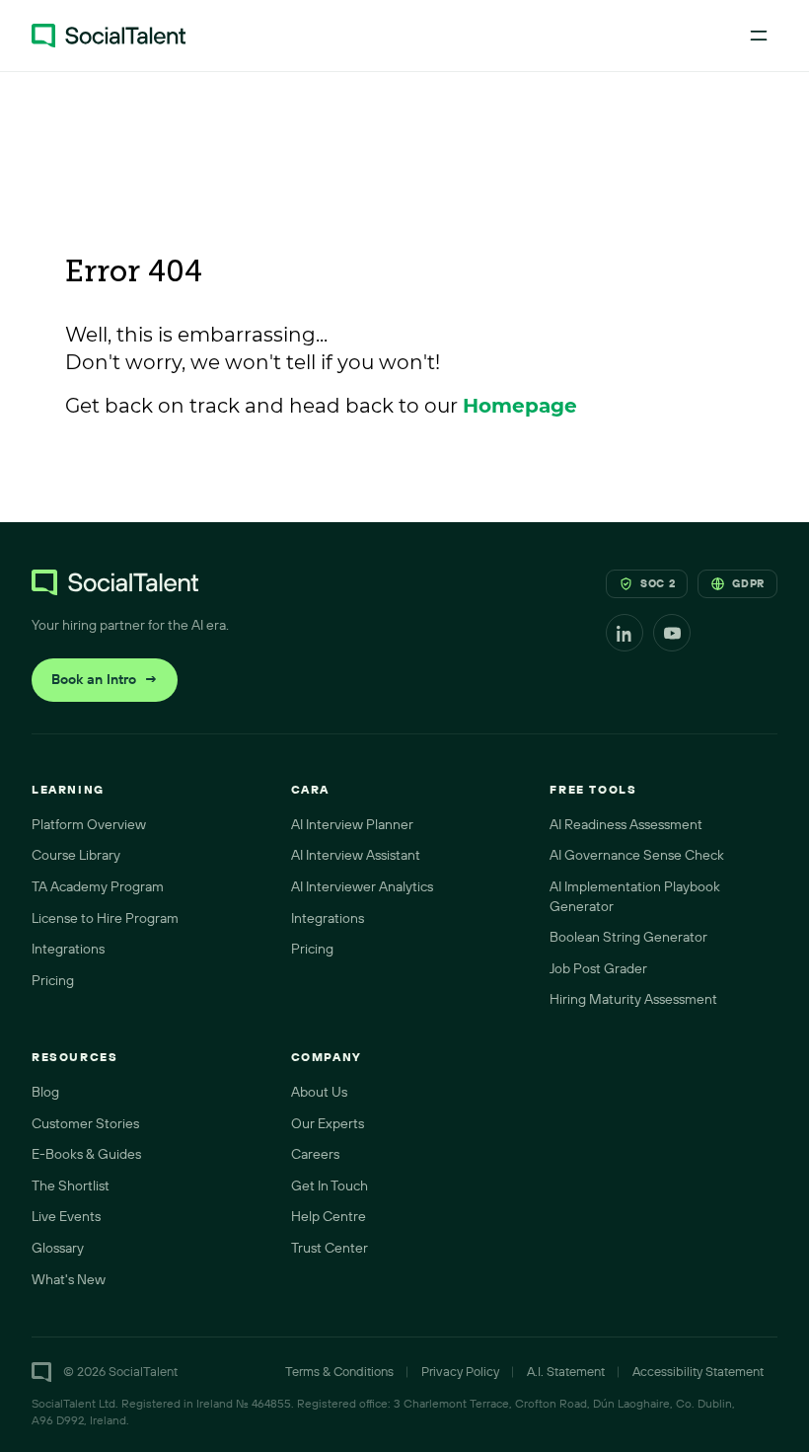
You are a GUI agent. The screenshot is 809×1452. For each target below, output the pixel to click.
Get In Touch (329, 1185)
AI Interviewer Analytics (362, 886)
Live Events (66, 1216)
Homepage (520, 406)
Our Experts (327, 1123)
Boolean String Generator (628, 937)
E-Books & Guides (86, 1154)
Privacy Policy (460, 1371)
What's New (69, 1279)
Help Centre (328, 1216)
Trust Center (329, 1248)
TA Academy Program (98, 886)
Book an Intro (104, 679)
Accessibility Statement (698, 1371)
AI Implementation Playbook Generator (635, 896)
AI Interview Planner (352, 824)
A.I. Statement (566, 1371)
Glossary (58, 1248)
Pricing (53, 980)
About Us (319, 1092)
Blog (45, 1092)
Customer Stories (85, 1123)
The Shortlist (71, 1185)
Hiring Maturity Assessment (633, 999)
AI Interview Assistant (355, 855)
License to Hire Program (105, 918)
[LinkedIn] (624, 632)
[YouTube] (672, 632)
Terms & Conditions (339, 1371)
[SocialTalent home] (108, 35)
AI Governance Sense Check (637, 855)
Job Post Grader (598, 968)
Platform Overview (89, 824)
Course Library (76, 855)
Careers (315, 1154)
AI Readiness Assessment (626, 824)
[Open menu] (758, 35)
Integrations (68, 948)
